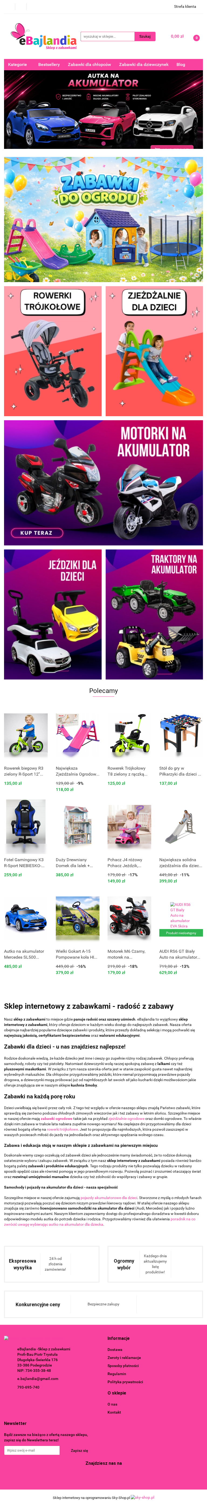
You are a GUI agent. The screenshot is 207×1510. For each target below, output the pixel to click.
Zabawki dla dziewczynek (143, 64)
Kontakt (114, 1412)
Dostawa (115, 1349)
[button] (119, 1339)
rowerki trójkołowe (62, 1129)
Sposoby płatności (123, 1366)
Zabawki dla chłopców (89, 64)
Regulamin (117, 1374)
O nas (112, 1404)
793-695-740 (28, 1387)
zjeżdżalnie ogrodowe (126, 1118)
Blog (181, 64)
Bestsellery (49, 64)
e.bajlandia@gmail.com (37, 1378)
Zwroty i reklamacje (124, 1357)
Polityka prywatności (125, 1382)
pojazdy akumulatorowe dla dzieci (109, 1198)
